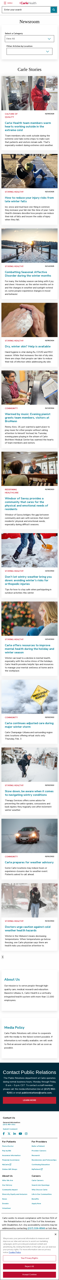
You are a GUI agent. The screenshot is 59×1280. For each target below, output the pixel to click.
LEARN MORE (29, 1100)
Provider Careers (39, 1151)
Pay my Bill (6, 1151)
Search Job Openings (41, 1185)
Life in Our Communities (42, 1194)
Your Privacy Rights (29, 1258)
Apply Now (36, 1203)
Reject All (29, 1266)
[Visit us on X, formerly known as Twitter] (9, 1134)
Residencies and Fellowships (44, 1160)
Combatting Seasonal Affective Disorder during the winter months (28, 274)
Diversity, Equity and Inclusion (14, 1194)
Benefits (35, 1199)
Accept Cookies (29, 1274)
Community (11, 408)
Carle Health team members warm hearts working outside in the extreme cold (28, 126)
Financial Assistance (10, 1160)
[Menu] (5, 3)
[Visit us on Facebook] (4, 1134)
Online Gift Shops (9, 1169)
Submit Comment (10, 1129)
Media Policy (14, 1027)
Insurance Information (11, 1155)
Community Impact (10, 1190)
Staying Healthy (14, 192)
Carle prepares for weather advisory (29, 862)
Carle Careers (38, 1180)
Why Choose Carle (39, 1190)
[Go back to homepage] (27, 3)
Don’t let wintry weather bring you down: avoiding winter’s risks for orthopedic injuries (28, 580)
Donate (5, 1203)
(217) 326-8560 (36, 1228)
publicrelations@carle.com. (37, 1092)
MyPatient (36, 1169)
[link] (29, 93)
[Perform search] (54, 10)
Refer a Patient (38, 1146)
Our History (7, 1185)
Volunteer (6, 1208)
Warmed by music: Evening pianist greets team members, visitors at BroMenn (27, 417)
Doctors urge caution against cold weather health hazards (27, 928)
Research (36, 1155)
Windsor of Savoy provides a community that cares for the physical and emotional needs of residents (26, 504)
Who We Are (7, 1180)
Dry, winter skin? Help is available (28, 346)
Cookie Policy (15, 1252)
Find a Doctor (8, 1146)
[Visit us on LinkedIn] (14, 1134)
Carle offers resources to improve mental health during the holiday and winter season (29, 648)
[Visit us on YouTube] (20, 1134)
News (4, 1199)
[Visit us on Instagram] (26, 1134)
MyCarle (5, 1164)
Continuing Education (41, 1164)
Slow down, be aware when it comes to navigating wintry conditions (29, 793)
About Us (12, 979)
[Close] (55, 1234)
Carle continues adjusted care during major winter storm (29, 725)
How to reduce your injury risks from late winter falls (29, 199)
